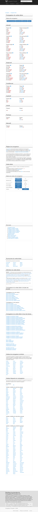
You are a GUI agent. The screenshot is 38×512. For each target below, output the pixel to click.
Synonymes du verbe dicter (13, 258)
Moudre (14, 446)
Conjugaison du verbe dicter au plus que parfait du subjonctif (15, 330)
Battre (14, 429)
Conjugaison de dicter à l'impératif (13, 232)
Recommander (15, 266)
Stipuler (21, 262)
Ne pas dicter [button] (25, 21)
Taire (7, 458)
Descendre (21, 463)
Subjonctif (9, 62)
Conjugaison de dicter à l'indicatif (13, 229)
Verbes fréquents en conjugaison (13, 238)
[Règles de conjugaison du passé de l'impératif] (23, 98)
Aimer (7, 388)
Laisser (14, 367)
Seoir (7, 456)
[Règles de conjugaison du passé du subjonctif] (23, 65)
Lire (13, 444)
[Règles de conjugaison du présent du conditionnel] (10, 86)
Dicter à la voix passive (9, 303)
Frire (7, 441)
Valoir (7, 461)
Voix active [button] (19, 180)
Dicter (7, 3)
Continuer (14, 362)
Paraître (21, 466)
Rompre (14, 455)
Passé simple (9, 44)
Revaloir (7, 455)
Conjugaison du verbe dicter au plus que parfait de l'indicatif (15, 320)
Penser (14, 369)
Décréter (14, 264)
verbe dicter (9, 148)
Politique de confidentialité (24, 510)
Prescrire (7, 263)
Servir (21, 456)
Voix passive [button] (25, 180)
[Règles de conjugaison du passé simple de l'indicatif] (13, 44)
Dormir (7, 438)
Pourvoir (21, 450)
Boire (7, 429)
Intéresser (21, 366)
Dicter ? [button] (29, 21)
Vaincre (14, 461)
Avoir (7, 384)
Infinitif (8, 105)
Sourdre (7, 457)
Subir (14, 423)
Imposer (14, 263)
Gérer (7, 401)
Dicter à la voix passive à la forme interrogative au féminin (15, 308)
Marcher (21, 367)
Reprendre (8, 471)
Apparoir (7, 428)
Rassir (7, 452)
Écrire (21, 438)
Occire (14, 447)
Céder (14, 389)
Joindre (7, 444)
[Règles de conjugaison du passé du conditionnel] (23, 86)
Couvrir (14, 434)
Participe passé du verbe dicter (11, 345)
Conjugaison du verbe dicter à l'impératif (12, 335)
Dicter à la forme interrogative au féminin (12, 298)
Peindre (14, 449)
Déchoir (21, 436)
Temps (22, 3)
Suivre (14, 457)
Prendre (7, 451)
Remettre (14, 469)
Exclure (7, 466)
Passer (7, 369)
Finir (7, 417)
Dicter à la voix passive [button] (10, 21)
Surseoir (21, 457)
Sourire (14, 472)
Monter (7, 368)
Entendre (14, 465)
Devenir (7, 465)
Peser (7, 393)
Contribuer (21, 362)
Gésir (21, 441)
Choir (21, 430)
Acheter (21, 393)
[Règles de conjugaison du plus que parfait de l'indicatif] (27, 36)
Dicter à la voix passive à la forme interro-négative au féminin (15, 310)
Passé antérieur (23, 44)
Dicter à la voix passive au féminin (11, 304)
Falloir (21, 439)
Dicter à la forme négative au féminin (12, 297)
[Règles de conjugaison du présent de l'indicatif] (10, 28)
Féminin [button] (25, 183)
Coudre (14, 431)
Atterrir (7, 418)
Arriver (14, 361)
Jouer (7, 367)
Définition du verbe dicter (13, 270)
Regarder (14, 370)
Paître (21, 447)
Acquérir (21, 427)
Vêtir (20, 461)
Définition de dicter (11, 234)
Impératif (8, 96)
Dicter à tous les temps (11, 236)
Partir (7, 467)
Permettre (21, 467)
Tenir (14, 458)
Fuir (13, 441)
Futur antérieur (22, 53)
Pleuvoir (7, 450)
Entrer (21, 364)
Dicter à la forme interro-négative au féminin (13, 300)
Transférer (7, 412)
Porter (21, 369)
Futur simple (9, 53)
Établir (7, 419)
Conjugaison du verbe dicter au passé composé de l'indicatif (15, 318)
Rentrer (21, 370)
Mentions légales (15, 510)
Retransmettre (15, 471)
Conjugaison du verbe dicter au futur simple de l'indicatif (15, 323)
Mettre (21, 444)
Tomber (7, 373)
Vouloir (21, 460)
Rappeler (21, 407)
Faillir (7, 439)
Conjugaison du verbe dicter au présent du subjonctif (14, 327)
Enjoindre (7, 266)
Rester (7, 372)
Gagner (14, 366)
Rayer (14, 407)
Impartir (21, 417)
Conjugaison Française (12, 1)
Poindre (14, 450)
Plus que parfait (23, 36)
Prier (14, 406)
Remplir (7, 422)
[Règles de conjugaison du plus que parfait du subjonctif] (27, 73)
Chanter (21, 361)
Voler (7, 374)
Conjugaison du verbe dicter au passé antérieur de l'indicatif (15, 322)
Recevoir (14, 452)
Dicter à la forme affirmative (10, 293)
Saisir (7, 423)
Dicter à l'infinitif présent (10, 340)
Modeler (14, 392)
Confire (14, 433)
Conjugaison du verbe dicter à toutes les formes (17, 288)
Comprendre (22, 462)
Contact (30, 510)
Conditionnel (9, 83)
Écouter (14, 364)
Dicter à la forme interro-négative (11, 299)
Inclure (14, 442)
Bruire (7, 430)
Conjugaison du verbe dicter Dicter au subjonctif (13, 326)
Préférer (21, 406)
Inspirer (7, 264)
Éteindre (21, 465)
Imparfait (8, 36)
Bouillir (21, 429)
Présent (8, 28)
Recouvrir (21, 468)
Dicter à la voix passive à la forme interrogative (13, 306)
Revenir (21, 471)
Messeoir (7, 446)
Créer (21, 389)
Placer (14, 393)
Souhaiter (21, 372)
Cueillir (21, 435)
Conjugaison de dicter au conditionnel (14, 231)
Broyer (7, 389)
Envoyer (14, 390)
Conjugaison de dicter (11, 227)
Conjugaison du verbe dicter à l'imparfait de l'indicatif (14, 319)
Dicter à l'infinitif (8, 339)
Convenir (7, 463)
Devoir (7, 436)
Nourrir (7, 421)
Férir (7, 440)
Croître (7, 435)
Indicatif (8, 25)
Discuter (14, 363)
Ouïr (7, 447)
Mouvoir (14, 445)
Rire (20, 451)
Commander (8, 262)
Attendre (14, 462)
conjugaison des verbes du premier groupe (21, 151)
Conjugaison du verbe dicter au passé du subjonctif (14, 328)
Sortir (7, 472)
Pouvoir (7, 449)
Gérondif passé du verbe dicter (11, 349)
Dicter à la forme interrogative (10, 296)
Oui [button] (25, 185)
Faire (14, 439)
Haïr (13, 417)
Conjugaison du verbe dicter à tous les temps (18, 314)
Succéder (14, 411)
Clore (7, 431)
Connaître (21, 433)
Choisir (14, 418)
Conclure (7, 433)
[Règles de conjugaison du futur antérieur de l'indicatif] (27, 52)
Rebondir (14, 421)
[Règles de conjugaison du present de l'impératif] (10, 98)
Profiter (7, 370)
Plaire (21, 449)
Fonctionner (8, 366)
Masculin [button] (18, 183)
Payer (21, 392)
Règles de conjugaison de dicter (13, 228)
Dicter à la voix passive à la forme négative (13, 305)
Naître (21, 446)
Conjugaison (12, 3)
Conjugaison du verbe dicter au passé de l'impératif (14, 337)
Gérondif (8, 123)
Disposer (21, 363)
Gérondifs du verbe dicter (10, 347)
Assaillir (14, 428)
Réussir (21, 422)
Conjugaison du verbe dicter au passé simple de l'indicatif (15, 321)
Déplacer (14, 398)
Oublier (21, 404)
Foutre (21, 440)
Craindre (14, 435)
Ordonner (14, 262)
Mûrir (21, 419)
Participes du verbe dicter (10, 343)
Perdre (14, 467)
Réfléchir (21, 421)
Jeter (21, 390)
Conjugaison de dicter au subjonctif (13, 230)
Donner (7, 364)
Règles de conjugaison (12, 146)
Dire (13, 436)
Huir (6, 442)
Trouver (21, 373)
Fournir (14, 419)
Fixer (21, 266)
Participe (8, 115)
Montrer (14, 368)
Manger (7, 392)
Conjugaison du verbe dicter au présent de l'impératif (14, 336)
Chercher (7, 362)
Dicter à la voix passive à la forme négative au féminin (14, 307)
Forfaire (14, 440)
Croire (21, 434)
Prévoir (14, 451)
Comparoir (21, 431)
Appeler (7, 394)
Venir (7, 473)
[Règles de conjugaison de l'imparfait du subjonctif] (11, 73)
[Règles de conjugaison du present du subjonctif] (10, 65)
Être (13, 384)
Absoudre (14, 427)
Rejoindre (7, 469)
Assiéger (21, 388)
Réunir (14, 422)
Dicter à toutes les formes (12, 235)
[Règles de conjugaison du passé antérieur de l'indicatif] (27, 44)
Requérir (21, 264)
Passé (20, 65)
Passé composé (23, 28)
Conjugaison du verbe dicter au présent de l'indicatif (14, 317)
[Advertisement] (19, 8)
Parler (21, 368)
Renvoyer (21, 409)
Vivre (7, 460)
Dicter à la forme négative (10, 295)
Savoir (21, 455)
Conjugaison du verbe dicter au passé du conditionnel (14, 333)
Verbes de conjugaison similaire (13, 237)
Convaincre (15, 463)
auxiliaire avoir (19, 169)
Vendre (14, 473)
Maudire (21, 445)
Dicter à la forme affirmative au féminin (12, 294)
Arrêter (7, 361)
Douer (7, 390)
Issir (20, 442)
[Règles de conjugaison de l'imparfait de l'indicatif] (11, 36)
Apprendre (7, 462)
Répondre (21, 469)
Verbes (17, 3)
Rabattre (14, 468)
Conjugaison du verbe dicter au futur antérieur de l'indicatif (15, 324)
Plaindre (7, 468)
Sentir (14, 456)
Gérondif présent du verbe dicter (11, 348)
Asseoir (21, 428)
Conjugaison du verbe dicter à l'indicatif (12, 316)
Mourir (7, 445)
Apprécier (14, 388)
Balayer (7, 395)
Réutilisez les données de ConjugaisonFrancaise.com (13, 493)
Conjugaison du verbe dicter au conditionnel (13, 332)
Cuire (14, 430)
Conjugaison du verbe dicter (14, 15)
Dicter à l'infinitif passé (9, 341)
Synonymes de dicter (11, 233)
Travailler (14, 373)
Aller (7, 427)
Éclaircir (21, 418)
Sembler (14, 372)
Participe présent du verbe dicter (11, 344)
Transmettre (22, 472)
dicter (22, 171)
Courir (7, 434)
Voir (13, 460)
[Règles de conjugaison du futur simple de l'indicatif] (12, 52)
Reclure (21, 452)
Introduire (14, 466)
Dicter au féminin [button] (18, 21)
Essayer (14, 400)
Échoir (14, 438)
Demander (7, 363)
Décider (21, 263)
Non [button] (19, 185)
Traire (21, 458)
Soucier (21, 410)
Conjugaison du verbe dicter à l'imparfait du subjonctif (14, 329)
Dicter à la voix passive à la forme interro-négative (14, 309)
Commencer (8, 396)
